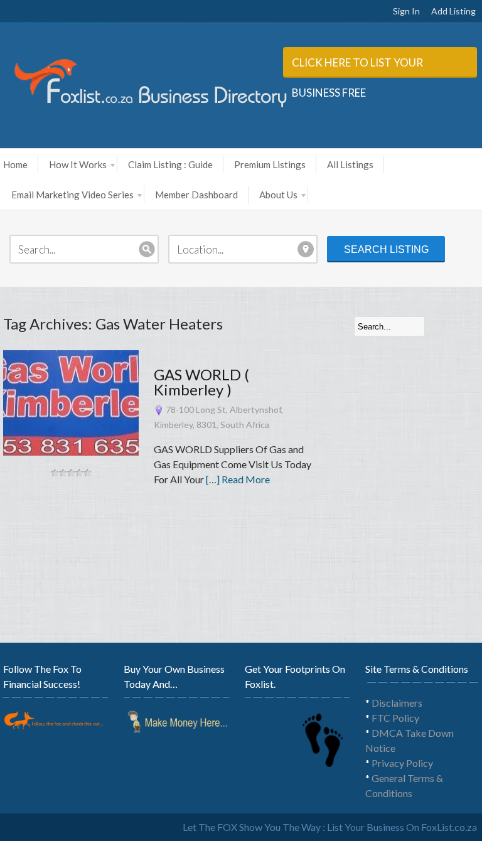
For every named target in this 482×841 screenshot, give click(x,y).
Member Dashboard (196, 194)
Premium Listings (270, 164)
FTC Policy (395, 718)
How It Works (78, 164)
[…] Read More (238, 479)
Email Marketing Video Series (72, 194)
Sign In (406, 11)
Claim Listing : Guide (170, 164)
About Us (278, 194)
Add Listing (453, 11)
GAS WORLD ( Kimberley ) (201, 382)
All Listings (350, 164)
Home (15, 164)
